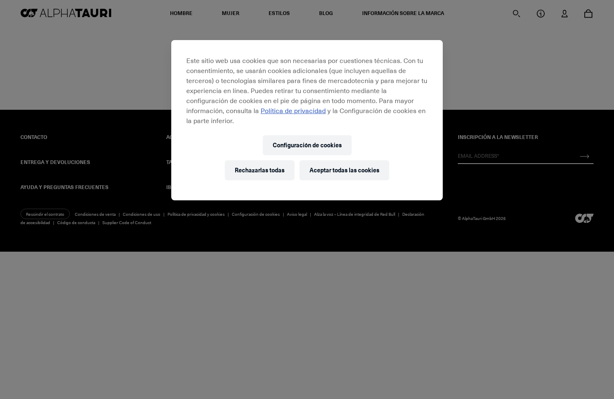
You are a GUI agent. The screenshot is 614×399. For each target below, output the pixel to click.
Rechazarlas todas (259, 170)
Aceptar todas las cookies (344, 170)
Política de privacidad (293, 110)
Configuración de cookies (307, 145)
